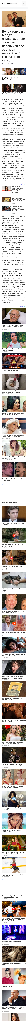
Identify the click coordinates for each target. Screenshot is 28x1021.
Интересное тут (9, 4)
